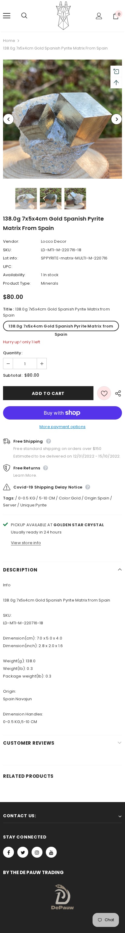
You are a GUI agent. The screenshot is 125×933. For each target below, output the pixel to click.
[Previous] (8, 119)
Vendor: (11, 241)
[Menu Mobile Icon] (6, 15)
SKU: (7, 250)
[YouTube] (51, 852)
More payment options (62, 427)
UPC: (7, 266)
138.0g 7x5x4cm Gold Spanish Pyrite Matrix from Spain (60, 327)
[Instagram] (37, 852)
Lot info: (10, 258)
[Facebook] (8, 852)
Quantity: (12, 353)
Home (9, 40)
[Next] (116, 119)
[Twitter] (22, 852)
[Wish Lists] (104, 393)
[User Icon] (99, 16)
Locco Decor (53, 241)
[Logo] (63, 15)
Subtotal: (12, 375)
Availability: (14, 275)
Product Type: (17, 283)
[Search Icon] (30, 16)
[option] (62, 119)
